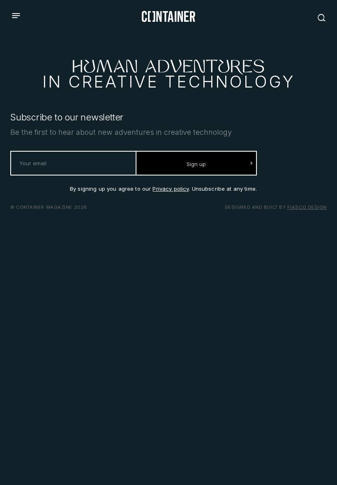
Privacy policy (170, 188)
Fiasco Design (307, 207)
